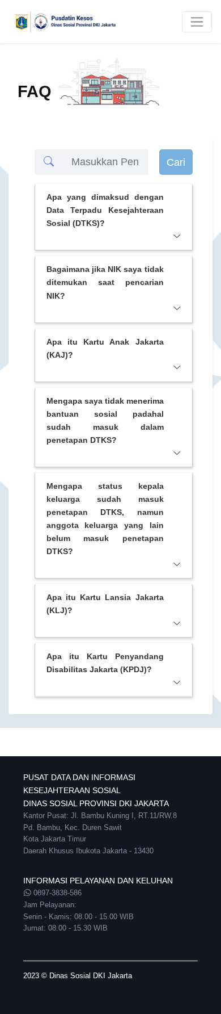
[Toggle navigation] (197, 21)
